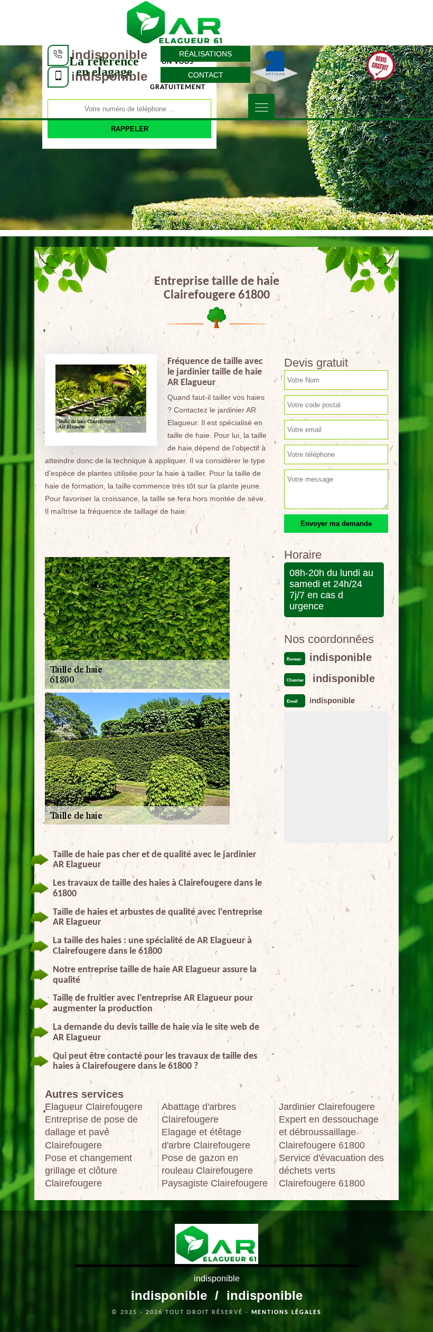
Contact (205, 75)
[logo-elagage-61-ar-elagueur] (174, 21)
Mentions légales (286, 1312)
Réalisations (205, 54)
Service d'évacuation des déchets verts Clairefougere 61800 (331, 1171)
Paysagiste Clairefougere (215, 1183)
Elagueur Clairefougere (94, 1106)
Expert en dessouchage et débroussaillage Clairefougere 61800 (329, 1132)
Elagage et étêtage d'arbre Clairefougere (206, 1138)
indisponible (109, 54)
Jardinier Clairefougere (327, 1106)
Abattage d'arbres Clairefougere (199, 1113)
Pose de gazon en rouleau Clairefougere (207, 1164)
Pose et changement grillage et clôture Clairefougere (88, 1171)
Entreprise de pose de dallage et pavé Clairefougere (91, 1132)
